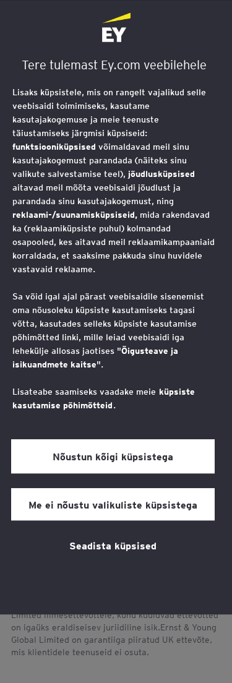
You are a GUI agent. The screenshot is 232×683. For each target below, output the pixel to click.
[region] (116, 307)
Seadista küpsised (113, 545)
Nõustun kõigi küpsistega (113, 456)
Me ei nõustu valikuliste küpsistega (112, 504)
